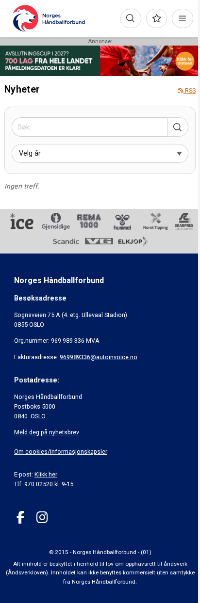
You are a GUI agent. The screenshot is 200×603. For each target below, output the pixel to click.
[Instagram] (42, 517)
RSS (189, 90)
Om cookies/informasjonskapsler (60, 451)
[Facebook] (20, 517)
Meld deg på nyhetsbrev (46, 432)
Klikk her (45, 474)
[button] (177, 127)
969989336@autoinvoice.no (98, 357)
